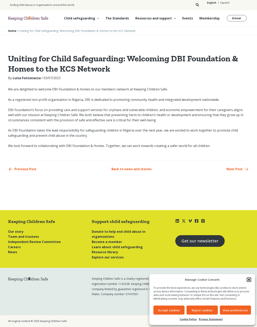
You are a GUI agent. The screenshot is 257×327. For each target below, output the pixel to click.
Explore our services (108, 257)
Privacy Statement (211, 319)
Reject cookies (202, 310)
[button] (249, 280)
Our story (15, 231)
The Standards (117, 18)
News (12, 252)
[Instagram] (203, 221)
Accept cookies (169, 310)
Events (187, 18)
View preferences (235, 310)
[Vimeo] (190, 221)
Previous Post (25, 169)
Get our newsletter (200, 241)
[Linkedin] (177, 221)
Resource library (105, 252)
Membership (209, 18)
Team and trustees (23, 236)
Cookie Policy (188, 319)
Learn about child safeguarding (117, 247)
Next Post (234, 169)
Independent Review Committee (34, 242)
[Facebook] (197, 221)
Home (12, 31)
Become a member (107, 242)
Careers (14, 247)
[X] (184, 221)
